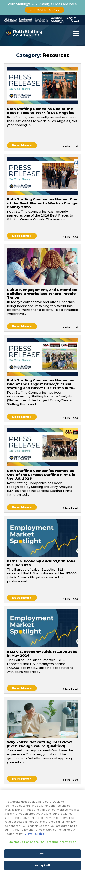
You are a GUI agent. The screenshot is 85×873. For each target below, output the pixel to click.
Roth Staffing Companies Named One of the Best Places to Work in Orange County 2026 (42, 203)
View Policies (34, 833)
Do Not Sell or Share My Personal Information (42, 841)
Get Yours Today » (45, 10)
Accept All (42, 865)
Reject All (42, 853)
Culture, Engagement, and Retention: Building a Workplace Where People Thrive (42, 294)
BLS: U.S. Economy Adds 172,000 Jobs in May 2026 (42, 654)
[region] (42, 831)
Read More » (22, 145)
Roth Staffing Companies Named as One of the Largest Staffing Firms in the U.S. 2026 (41, 474)
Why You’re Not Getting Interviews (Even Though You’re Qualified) (40, 744)
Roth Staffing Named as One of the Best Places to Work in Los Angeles (40, 111)
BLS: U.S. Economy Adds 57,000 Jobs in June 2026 (41, 563)
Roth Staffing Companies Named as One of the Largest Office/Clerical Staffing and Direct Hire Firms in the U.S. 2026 (41, 384)
